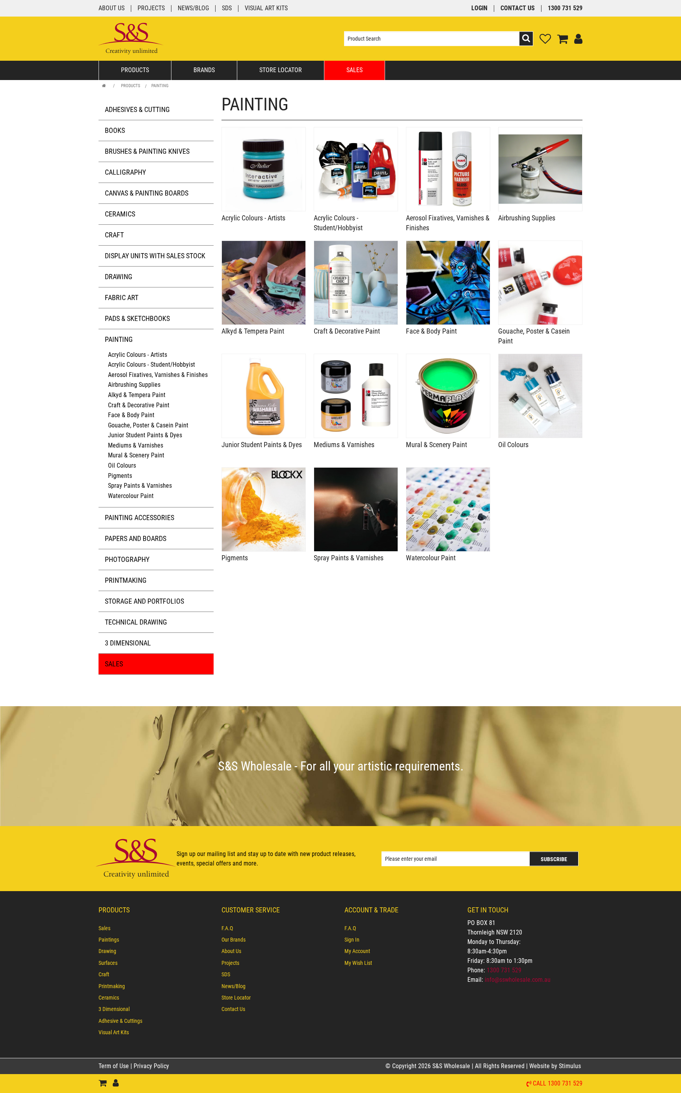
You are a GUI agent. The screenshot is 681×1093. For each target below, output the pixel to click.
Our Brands (233, 939)
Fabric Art (121, 297)
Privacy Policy (151, 1066)
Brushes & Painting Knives (147, 151)
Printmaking (126, 580)
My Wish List (358, 963)
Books (115, 130)
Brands (204, 70)
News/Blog (193, 8)
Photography (127, 559)
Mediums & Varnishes (135, 445)
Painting (160, 86)
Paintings (109, 939)
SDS (227, 8)
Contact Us (518, 8)
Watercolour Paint (131, 496)
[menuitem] (156, 928)
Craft (114, 235)
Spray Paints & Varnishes (140, 485)
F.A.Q (227, 928)
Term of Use (114, 1066)
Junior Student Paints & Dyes (145, 435)
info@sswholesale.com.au (518, 979)
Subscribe (554, 859)
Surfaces (108, 963)
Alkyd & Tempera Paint (137, 395)
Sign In (351, 939)
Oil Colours (122, 465)
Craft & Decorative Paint (138, 405)
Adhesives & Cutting (137, 109)
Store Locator (280, 70)
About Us (112, 8)
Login (479, 8)
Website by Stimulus (555, 1066)
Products (135, 70)
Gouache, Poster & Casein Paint (148, 425)
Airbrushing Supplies (134, 384)
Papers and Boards (135, 538)
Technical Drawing (136, 622)
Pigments (120, 475)
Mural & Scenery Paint (136, 455)
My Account (357, 951)
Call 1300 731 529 (557, 1083)
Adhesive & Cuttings (120, 1021)
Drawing (118, 276)
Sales (354, 70)
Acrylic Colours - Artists (137, 354)
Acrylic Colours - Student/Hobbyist (151, 364)
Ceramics (120, 214)
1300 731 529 (565, 8)
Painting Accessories (139, 517)
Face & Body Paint (131, 415)
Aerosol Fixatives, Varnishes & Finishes (158, 375)
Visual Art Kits (266, 8)
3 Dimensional (128, 643)
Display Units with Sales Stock (155, 256)
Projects (151, 8)
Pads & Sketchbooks (137, 318)
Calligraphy (125, 172)
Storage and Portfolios (144, 601)
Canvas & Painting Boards (146, 193)
